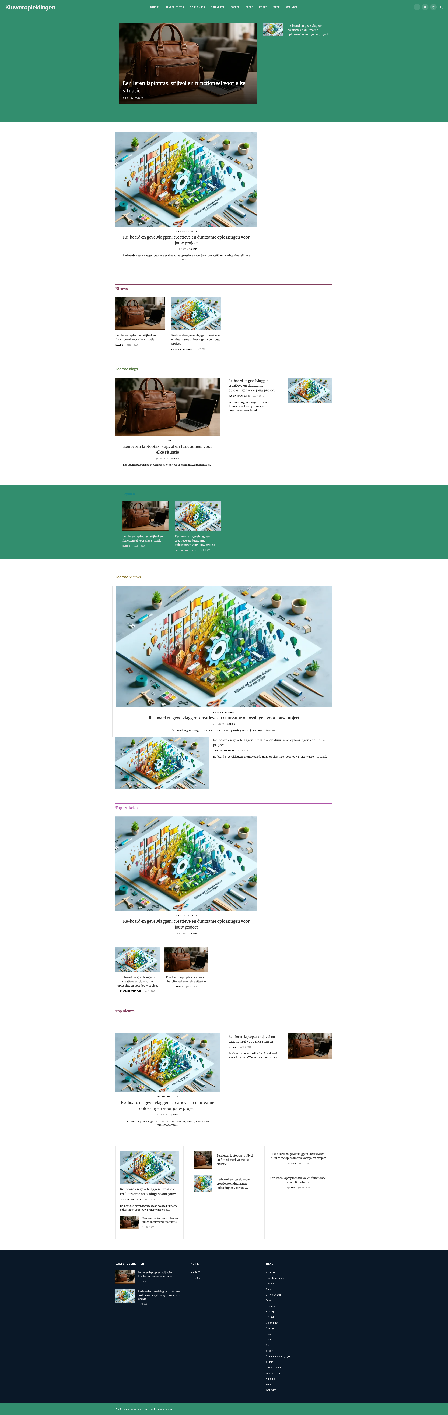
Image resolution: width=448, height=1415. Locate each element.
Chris (125, 98)
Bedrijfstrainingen (275, 1277)
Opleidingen (197, 7)
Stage (269, 1350)
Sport (269, 1344)
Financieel (218, 7)
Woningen (292, 7)
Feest (249, 7)
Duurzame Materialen (186, 231)
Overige (270, 1328)
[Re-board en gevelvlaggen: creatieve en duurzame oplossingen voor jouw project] (273, 29)
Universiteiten (174, 7)
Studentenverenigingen (278, 1356)
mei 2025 (196, 1277)
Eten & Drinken (273, 1294)
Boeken (235, 7)
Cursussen (271, 1289)
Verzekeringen (273, 1372)
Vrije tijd (270, 1378)
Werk (276, 7)
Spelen (269, 1339)
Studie (154, 7)
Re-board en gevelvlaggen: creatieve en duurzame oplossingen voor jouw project (308, 30)
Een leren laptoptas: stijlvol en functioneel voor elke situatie (184, 87)
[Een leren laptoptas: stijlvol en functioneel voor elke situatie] (188, 63)
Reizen (263, 7)
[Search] (441, 7)
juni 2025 (195, 1272)
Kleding (119, 345)
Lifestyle (270, 1317)
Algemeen (271, 1272)
